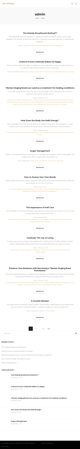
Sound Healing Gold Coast (47, 282)
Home (37, 18)
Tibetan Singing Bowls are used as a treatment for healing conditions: (40, 88)
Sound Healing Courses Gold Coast (50, 100)
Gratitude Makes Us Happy (66, 71)
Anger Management (40, 151)
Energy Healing (29, 71)
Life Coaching (46, 189)
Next (49, 328)
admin (19, 45)
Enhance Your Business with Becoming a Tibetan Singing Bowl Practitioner (40, 269)
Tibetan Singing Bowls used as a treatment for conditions (50, 104)
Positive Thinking (37, 191)
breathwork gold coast (42, 45)
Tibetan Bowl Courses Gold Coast (20, 102)
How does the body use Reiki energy (27, 132)
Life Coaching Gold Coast (55, 161)
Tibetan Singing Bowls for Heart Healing (50, 284)
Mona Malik (5, 446)
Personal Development (37, 221)
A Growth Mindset (40, 301)
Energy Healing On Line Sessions (28, 219)
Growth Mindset (43, 219)
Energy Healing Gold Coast (43, 71)
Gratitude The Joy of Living (40, 238)
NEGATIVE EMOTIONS (58, 189)
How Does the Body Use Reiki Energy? (40, 120)
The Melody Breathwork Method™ (40, 33)
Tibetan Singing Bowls (61, 102)
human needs (38, 189)
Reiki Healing (58, 132)
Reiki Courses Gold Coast (46, 132)
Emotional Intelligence (16, 189)
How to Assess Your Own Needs (40, 177)
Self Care (45, 191)
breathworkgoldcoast (56, 45)
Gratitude (54, 71)
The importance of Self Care (40, 207)
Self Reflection (52, 191)
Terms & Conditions (47, 443)
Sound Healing (34, 100)
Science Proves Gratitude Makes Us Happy (40, 62)
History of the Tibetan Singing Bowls (19, 100)
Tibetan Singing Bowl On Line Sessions (42, 102)
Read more (40, 52)
